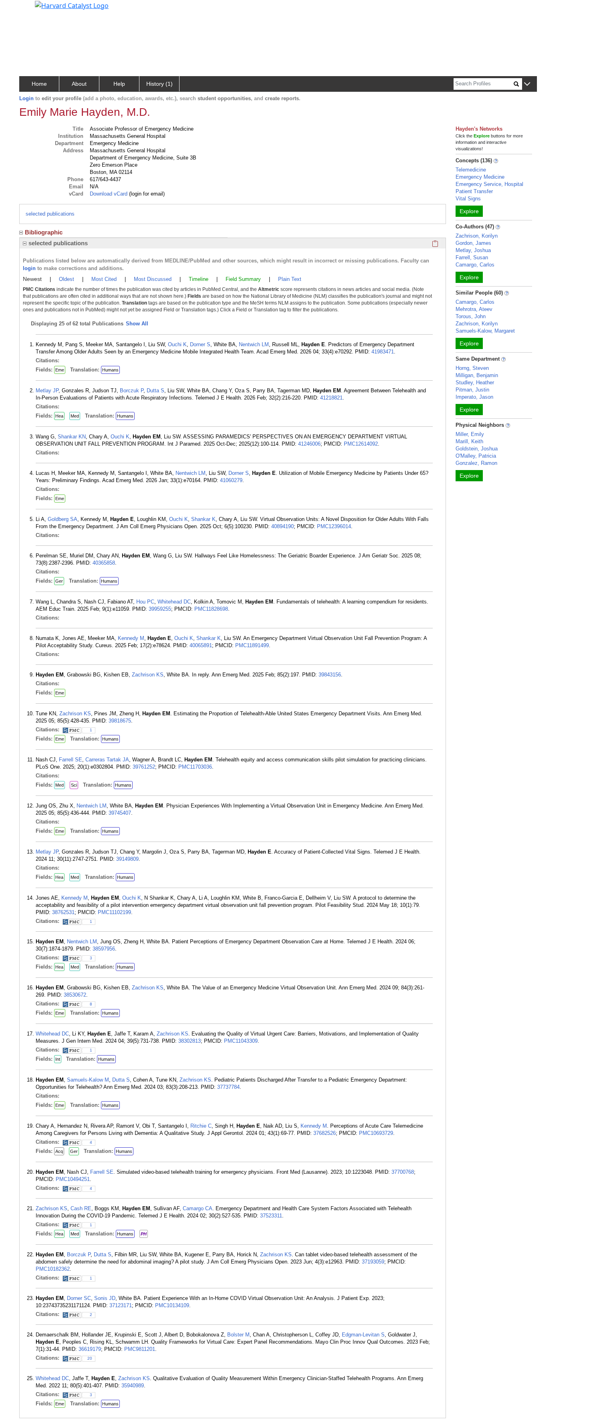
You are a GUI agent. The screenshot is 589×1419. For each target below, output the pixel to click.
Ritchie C (201, 1126)
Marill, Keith (469, 441)
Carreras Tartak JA (107, 760)
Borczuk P (131, 391)
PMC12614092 (361, 444)
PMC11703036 (195, 767)
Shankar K (203, 519)
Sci (74, 785)
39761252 (144, 767)
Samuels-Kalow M (88, 1080)
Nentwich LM (254, 344)
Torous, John (471, 316)
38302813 (189, 1041)
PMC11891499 (252, 645)
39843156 (330, 675)
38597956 (104, 949)
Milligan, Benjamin (477, 375)
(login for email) (146, 194)
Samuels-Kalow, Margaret (485, 331)
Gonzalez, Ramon (476, 463)
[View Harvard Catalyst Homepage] (72, 4)
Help (119, 84)
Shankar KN (72, 437)
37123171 (120, 1305)
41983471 (382, 352)
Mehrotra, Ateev (474, 309)
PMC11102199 (114, 912)
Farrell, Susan (472, 257)
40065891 (201, 645)
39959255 (160, 609)
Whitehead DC (174, 602)
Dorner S (200, 344)
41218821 (331, 398)
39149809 (127, 859)
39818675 (120, 721)
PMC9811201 (139, 1349)
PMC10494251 (73, 1179)
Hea (59, 416)
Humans (110, 369)
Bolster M (238, 1335)
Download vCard (108, 194)
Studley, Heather (475, 382)
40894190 (282, 526)
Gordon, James (473, 243)
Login (26, 98)
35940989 (132, 1386)
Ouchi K (177, 344)
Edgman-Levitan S (363, 1335)
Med (75, 416)
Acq (59, 1151)
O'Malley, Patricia (476, 456)
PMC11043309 (241, 1041)
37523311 (271, 1216)
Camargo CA (197, 1208)
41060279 (231, 480)
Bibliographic (44, 232)
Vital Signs (468, 199)
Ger (59, 581)
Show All (137, 324)
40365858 (104, 563)
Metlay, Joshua (473, 250)
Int (57, 1059)
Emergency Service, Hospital (489, 184)
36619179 (90, 1349)
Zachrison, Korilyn (477, 236)
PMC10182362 (53, 1269)
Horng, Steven (472, 368)
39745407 (120, 813)
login (29, 268)
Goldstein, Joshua (477, 449)
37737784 (228, 1087)
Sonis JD (104, 1298)
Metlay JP (47, 391)
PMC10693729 (376, 1133)
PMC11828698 (211, 609)
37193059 (373, 1262)
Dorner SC (79, 1298)
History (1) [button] (159, 84)
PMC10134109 (172, 1305)
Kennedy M (131, 638)
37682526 (324, 1133)
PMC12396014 (334, 526)
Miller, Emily (470, 434)
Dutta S (155, 391)
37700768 (402, 1172)
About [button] (79, 84)
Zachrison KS (147, 675)
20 (89, 1358)
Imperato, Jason (474, 397)
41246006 (309, 444)
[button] (527, 84)
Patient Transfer (474, 191)
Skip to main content (33, 9)
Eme (59, 369)
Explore (469, 211)
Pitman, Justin (472, 390)
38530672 (75, 995)
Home (39, 84)
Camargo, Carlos (475, 265)
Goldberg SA (62, 519)
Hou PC (145, 602)
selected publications (50, 214)
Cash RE (81, 1208)
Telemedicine (471, 170)
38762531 (63, 912)
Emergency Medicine (480, 177)
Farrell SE (70, 760)
